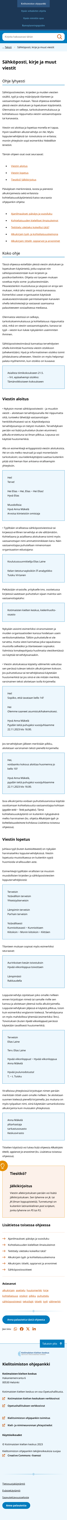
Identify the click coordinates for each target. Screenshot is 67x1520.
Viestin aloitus (19, 166)
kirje (45, 1290)
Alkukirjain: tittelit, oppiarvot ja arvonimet (35, 241)
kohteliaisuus (10, 1296)
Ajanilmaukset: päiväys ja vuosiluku (31, 213)
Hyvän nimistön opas (33, 18)
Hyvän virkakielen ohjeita (33, 11)
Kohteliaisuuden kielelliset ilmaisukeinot (34, 220)
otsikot (23, 1296)
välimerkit (55, 1301)
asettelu (20, 1290)
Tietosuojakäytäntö (13, 1483)
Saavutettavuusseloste (15, 1497)
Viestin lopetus (20, 173)
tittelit (38, 1301)
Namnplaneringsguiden (33, 25)
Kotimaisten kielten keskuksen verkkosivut (31, 1399)
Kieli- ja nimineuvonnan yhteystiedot (27, 1425)
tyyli (45, 1301)
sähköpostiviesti (12, 1301)
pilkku (32, 1296)
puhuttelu (43, 1296)
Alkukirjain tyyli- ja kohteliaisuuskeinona (34, 234)
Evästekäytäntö (11, 1490)
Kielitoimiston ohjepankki (33, 3)
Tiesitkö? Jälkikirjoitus (23, 179)
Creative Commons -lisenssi (21, 1456)
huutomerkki (34, 1290)
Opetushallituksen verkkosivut (23, 1406)
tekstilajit (28, 1301)
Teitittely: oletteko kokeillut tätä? (30, 227)
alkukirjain (8, 1290)
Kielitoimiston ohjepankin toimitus (26, 1418)
